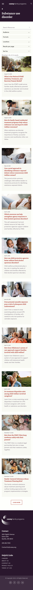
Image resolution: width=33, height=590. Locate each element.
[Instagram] (10, 582)
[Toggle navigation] (3, 4)
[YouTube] (18, 582)
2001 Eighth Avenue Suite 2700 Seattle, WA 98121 (8, 536)
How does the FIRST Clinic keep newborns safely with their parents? (15, 437)
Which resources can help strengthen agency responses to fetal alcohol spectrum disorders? (16, 216)
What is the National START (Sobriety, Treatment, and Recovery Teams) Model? (14, 78)
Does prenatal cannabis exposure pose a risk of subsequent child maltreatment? (16, 304)
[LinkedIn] (22, 582)
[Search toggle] (31, 4)
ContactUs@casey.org (9, 547)
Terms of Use (7, 568)
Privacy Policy (7, 565)
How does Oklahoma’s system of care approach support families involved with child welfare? (15, 350)
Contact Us (6, 563)
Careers (5, 558)
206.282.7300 (6, 543)
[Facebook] (14, 582)
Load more (16, 502)
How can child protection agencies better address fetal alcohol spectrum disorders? (16, 260)
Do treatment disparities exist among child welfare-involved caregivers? (15, 393)
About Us (5, 561)
